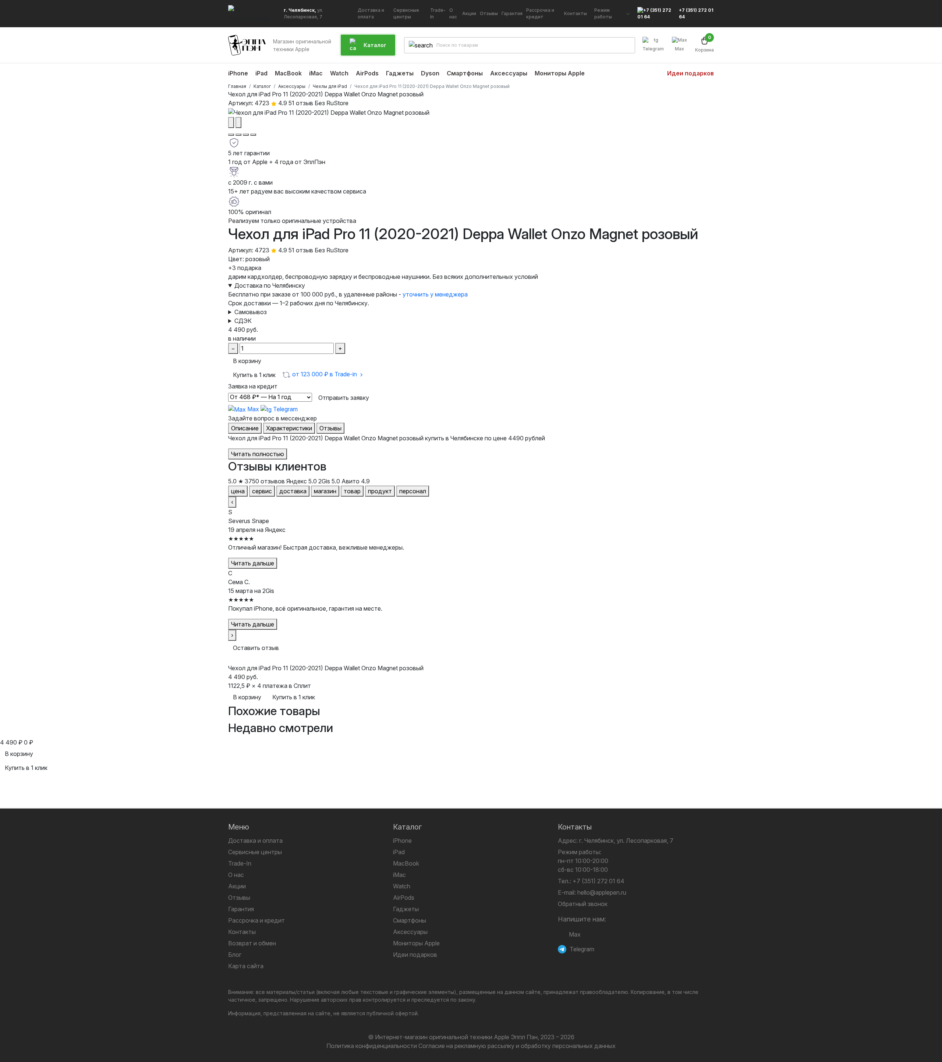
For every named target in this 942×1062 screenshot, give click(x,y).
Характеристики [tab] (289, 428)
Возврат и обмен (252, 943)
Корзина (704, 45)
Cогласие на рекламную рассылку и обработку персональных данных (517, 1045)
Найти (623, 45)
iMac (399, 874)
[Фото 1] (231, 135)
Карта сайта (245, 966)
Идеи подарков (415, 954)
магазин (325, 491)
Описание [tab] (245, 428)
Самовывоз (250, 312)
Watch (401, 886)
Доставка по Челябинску (269, 285)
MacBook (406, 863)
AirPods (403, 897)
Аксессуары (410, 931)
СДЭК (243, 320)
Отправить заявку (343, 397)
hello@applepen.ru (601, 892)
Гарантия (241, 909)
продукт (380, 491)
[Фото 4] (253, 135)
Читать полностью (257, 454)
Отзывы (239, 897)
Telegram (653, 48)
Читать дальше (252, 563)
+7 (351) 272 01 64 (696, 13)
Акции (237, 886)
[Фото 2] (238, 135)
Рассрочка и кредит (256, 920)
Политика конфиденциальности (371, 1045)
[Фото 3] (246, 135)
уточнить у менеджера (435, 294)
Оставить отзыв (256, 647)
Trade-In (239, 863)
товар (352, 491)
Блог (234, 954)
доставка (293, 491)
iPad (399, 852)
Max (679, 48)
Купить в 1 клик (254, 375)
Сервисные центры (255, 852)
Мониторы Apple (416, 943)
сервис (262, 491)
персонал (412, 491)
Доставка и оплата (255, 840)
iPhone (402, 840)
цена (238, 491)
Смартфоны (409, 920)
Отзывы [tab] (330, 428)
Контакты (242, 931)
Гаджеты (406, 909)
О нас (236, 874)
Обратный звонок (583, 904)
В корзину (247, 361)
